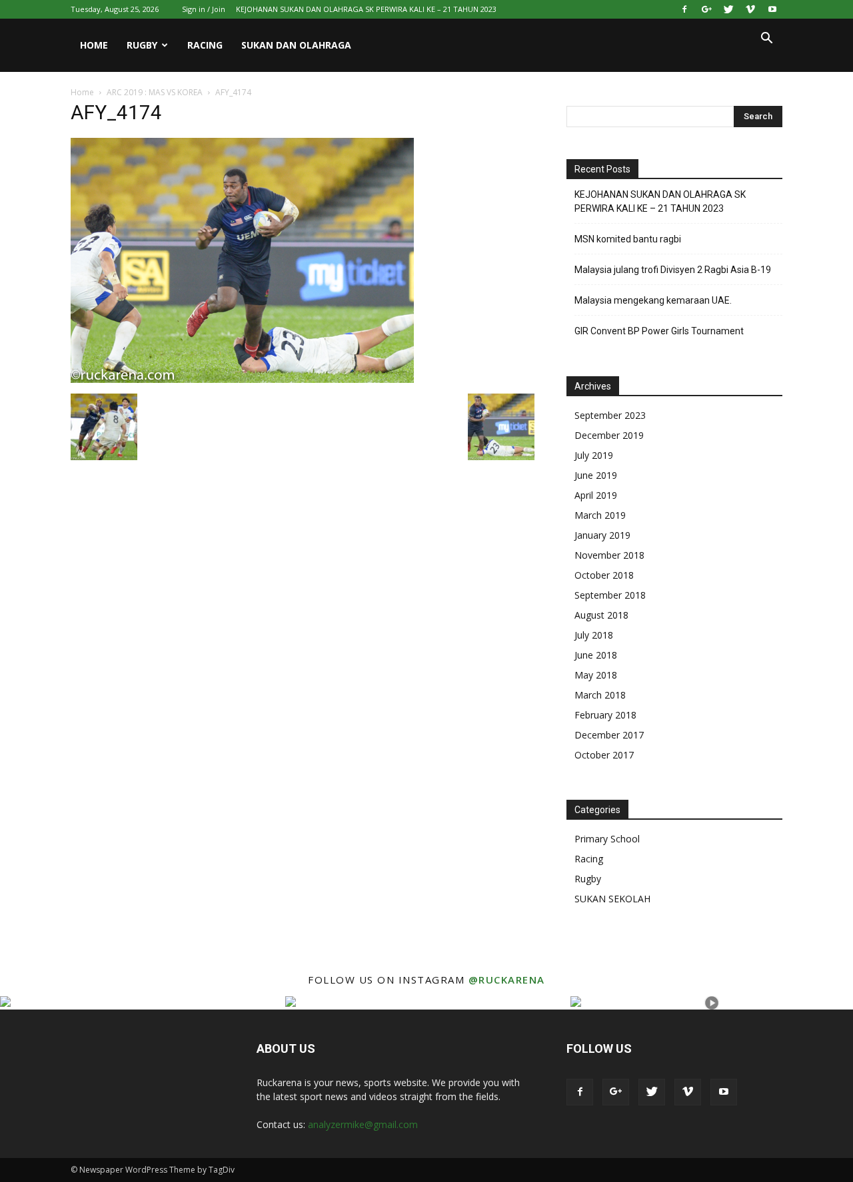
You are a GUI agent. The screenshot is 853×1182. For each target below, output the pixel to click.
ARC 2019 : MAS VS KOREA (155, 92)
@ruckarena (506, 979)
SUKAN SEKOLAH (612, 898)
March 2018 (600, 695)
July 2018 (593, 635)
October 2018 (604, 575)
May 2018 (595, 675)
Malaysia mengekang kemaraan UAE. (653, 300)
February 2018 (605, 715)
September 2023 (610, 415)
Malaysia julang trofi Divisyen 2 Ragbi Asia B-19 (672, 269)
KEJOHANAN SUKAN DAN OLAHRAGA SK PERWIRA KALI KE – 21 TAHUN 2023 (366, 9)
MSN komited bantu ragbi (627, 239)
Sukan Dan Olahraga (296, 45)
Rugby (142, 45)
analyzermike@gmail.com (363, 1124)
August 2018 (601, 615)
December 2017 (609, 735)
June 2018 (595, 655)
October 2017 (604, 754)
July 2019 (593, 455)
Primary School (607, 838)
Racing (205, 45)
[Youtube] (772, 9)
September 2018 (610, 595)
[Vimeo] (750, 9)
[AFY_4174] (242, 379)
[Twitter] (728, 9)
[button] (766, 39)
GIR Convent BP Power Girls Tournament (659, 331)
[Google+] (706, 9)
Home (94, 45)
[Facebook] (684, 9)
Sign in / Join (203, 9)
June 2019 (595, 475)
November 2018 (609, 555)
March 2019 (600, 515)
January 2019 (602, 535)
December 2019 (609, 435)
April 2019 (595, 495)
